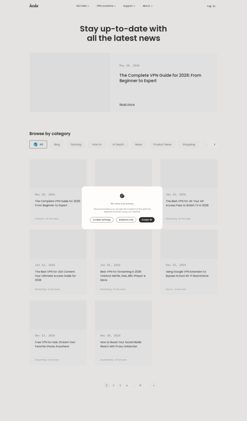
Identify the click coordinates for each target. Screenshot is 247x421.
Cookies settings (102, 219)
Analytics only (126, 219)
